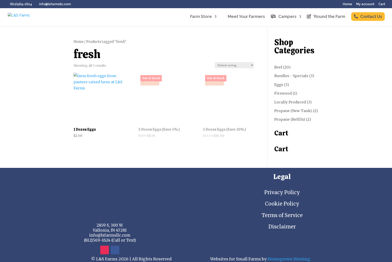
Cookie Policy (282, 204)
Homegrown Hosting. (289, 259)
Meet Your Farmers (246, 17)
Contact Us (371, 16)
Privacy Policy (282, 192)
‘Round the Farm (329, 17)
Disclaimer (282, 226)
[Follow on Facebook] (115, 250)
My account (365, 4)
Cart (381, 4)
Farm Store (201, 17)
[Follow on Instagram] (104, 250)
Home (347, 4)
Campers (287, 17)
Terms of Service (282, 215)
